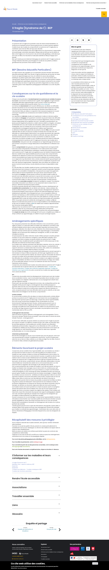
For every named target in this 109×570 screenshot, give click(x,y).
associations (26, 446)
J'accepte (95, 563)
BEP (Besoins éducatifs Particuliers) (82, 114)
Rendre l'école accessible (51, 2)
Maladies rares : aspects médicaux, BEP (23, 464)
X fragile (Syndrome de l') (19, 462)
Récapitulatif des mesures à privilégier (83, 122)
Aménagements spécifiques (80, 119)
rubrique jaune (50, 439)
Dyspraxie (47, 268)
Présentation (76, 112)
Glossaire (75, 134)
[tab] (36, 455)
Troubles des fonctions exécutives (21, 471)
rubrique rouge (38, 442)
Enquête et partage (77, 136)
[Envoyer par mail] (89, 40)
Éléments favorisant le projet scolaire (82, 121)
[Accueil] (10, 8)
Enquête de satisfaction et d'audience (25, 530)
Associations (76, 129)
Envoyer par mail (51, 529)
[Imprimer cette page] (78, 40)
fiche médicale (45, 104)
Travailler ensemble (101, 8)
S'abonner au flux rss (18, 559)
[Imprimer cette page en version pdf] (83, 40)
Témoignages (44, 556)
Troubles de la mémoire (31, 268)
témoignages (16, 446)
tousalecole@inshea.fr (17, 556)
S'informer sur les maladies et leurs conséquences (71, 2)
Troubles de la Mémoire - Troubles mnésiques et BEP (27, 469)
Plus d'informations (22, 568)
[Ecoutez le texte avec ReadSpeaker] (72, 40)
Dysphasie (41, 268)
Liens (73, 133)
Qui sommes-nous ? (37, 2)
